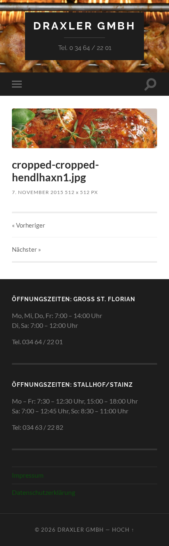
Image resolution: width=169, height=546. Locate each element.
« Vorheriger (28, 225)
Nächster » (26, 249)
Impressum (27, 475)
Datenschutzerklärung (43, 492)
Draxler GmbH (84, 25)
